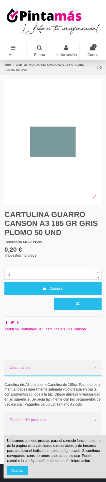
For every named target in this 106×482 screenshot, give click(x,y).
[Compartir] (7, 322)
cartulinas (29, 329)
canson (80, 329)
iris (69, 329)
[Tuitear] (12, 322)
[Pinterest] (18, 322)
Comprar (56, 288)
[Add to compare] (78, 304)
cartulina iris (55, 329)
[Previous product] (98, 68)
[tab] (53, 368)
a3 (41, 329)
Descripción (20, 367)
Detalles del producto (28, 420)
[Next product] (101, 68)
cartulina (12, 329)
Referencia (13, 242)
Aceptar (17, 470)
